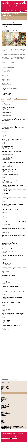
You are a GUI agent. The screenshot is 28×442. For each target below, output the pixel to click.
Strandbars (3, 416)
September (22, 7)
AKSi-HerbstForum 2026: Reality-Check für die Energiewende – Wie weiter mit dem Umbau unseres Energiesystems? (13, 119)
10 (1, 386)
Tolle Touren (3, 396)
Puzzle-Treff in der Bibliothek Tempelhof (10, 286)
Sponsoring (20, 433)
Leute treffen (4, 412)
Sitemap (14, 436)
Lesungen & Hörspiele (5, 404)
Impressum (3, 436)
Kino (2, 400)
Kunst (2, 403)
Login (26, 10)
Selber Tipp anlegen (5, 10)
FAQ (15, 10)
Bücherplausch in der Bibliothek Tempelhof (11, 308)
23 (8, 387)
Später (3, 9)
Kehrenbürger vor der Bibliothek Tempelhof (11, 281)
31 (1, 389)
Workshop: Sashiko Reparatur (8, 107)
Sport (2, 420)
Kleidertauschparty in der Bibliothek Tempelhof (12, 297)
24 (1, 388)
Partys (2, 421)
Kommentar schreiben (11, 98)
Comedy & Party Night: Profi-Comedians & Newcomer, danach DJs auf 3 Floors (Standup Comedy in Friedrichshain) (13, 192)
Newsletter (9, 9)
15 (7, 386)
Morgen (3, 7)
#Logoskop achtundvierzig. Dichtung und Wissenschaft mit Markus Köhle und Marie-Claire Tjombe (12, 327)
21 (6, 387)
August (16, 7)
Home (3, 17)
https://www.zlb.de (7, 93)
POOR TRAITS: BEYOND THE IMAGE (10, 209)
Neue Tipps (8, 5)
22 (7, 387)
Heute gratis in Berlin (18, 5)
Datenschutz (9, 436)
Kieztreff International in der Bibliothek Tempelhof (13, 291)
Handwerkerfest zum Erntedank (8, 275)
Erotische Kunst (5, 134)
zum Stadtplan (18, 29)
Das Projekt (3, 433)
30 (8, 388)
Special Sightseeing (5, 394)
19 (3, 387)
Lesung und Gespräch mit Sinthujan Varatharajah (12, 180)
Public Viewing (4, 405)
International (3, 408)
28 (6, 388)
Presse (8, 433)
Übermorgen (10, 7)
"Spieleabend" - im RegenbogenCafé (10, 174)
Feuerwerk (3, 399)
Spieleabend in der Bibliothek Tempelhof (11, 302)
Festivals (3, 397)
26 (3, 388)
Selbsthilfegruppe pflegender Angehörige (11, 157)
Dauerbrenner (16, 9)
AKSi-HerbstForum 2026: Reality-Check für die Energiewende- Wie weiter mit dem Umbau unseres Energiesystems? (13, 127)
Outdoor (3, 418)
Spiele (2, 419)
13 (4, 386)
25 (2, 388)
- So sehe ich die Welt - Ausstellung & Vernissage (12, 204)
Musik (2, 409)
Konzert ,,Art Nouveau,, (7, 198)
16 (8, 386)
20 (4, 387)
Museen (3, 401)
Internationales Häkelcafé (7, 146)
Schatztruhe (3, 415)
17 (1, 387)
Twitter (23, 11)
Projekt (12, 10)
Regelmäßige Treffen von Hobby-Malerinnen (11, 151)
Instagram (20, 11)
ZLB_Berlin (5, 89)
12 (3, 386)
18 (2, 387)
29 (7, 388)
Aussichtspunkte (4, 398)
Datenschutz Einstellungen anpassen (9, 438)
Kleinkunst (3, 407)
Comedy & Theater (5, 406)
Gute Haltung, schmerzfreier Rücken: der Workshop (13, 185)
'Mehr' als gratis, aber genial (7, 423)
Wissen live (8, 31)
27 (4, 388)
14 (6, 386)
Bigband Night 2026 (6, 320)
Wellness (3, 414)
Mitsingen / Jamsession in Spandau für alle (11, 101)
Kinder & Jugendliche (5, 413)
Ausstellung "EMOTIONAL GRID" (9, 169)
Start (2, 5)
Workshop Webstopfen (7, 112)
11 (2, 386)
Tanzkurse (3, 422)
